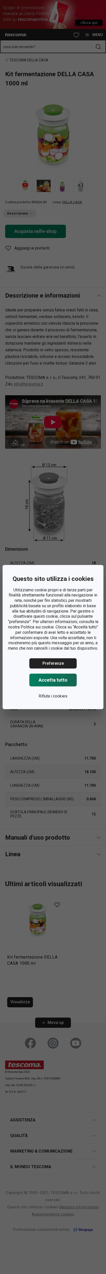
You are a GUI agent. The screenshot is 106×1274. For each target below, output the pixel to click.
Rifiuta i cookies (53, 696)
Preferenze (53, 663)
